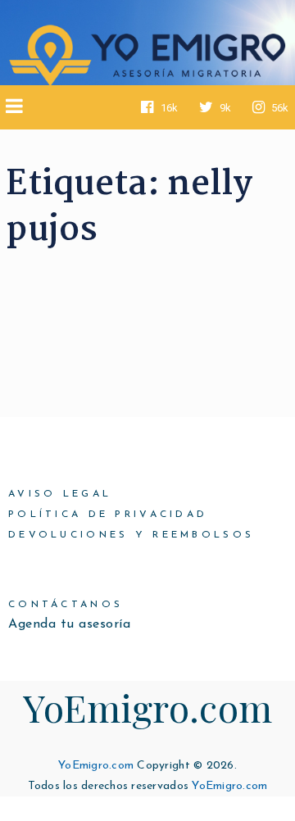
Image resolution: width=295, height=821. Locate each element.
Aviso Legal (59, 494)
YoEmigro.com (148, 707)
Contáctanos (65, 605)
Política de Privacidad (107, 514)
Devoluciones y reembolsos (131, 535)
